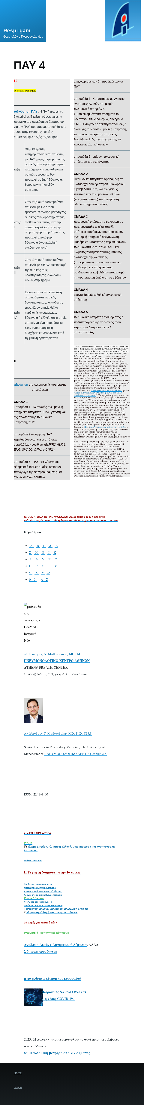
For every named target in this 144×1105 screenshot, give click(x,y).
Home (18, 1073)
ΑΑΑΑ (93, 426)
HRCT (86, 426)
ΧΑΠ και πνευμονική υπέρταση (90, 392)
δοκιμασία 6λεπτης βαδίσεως (112, 426)
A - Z (44, 579)
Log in (18, 1087)
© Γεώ (29, 654)
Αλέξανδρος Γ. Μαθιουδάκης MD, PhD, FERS (58, 733)
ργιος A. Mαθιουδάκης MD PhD (57, 654)
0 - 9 (33, 579)
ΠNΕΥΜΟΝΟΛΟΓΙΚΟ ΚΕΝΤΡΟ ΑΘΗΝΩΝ (75, 753)
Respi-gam (16, 30)
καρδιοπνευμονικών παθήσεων (106, 390)
